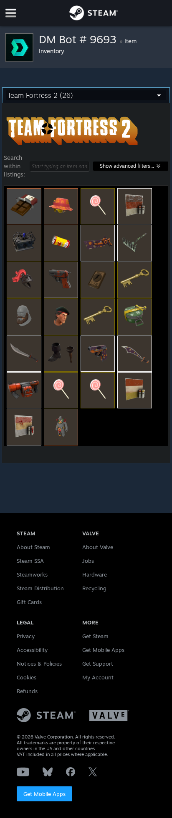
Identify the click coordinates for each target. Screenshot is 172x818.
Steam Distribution (40, 588)
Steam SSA (30, 560)
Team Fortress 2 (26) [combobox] (40, 95)
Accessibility (32, 649)
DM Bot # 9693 (79, 39)
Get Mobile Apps (44, 794)
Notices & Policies (39, 663)
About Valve (97, 547)
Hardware (94, 574)
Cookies (26, 677)
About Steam (33, 547)
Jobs (88, 560)
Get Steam (95, 636)
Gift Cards (29, 602)
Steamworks (32, 574)
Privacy (26, 636)
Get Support (97, 663)
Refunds (27, 691)
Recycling (94, 588)
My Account (98, 677)
